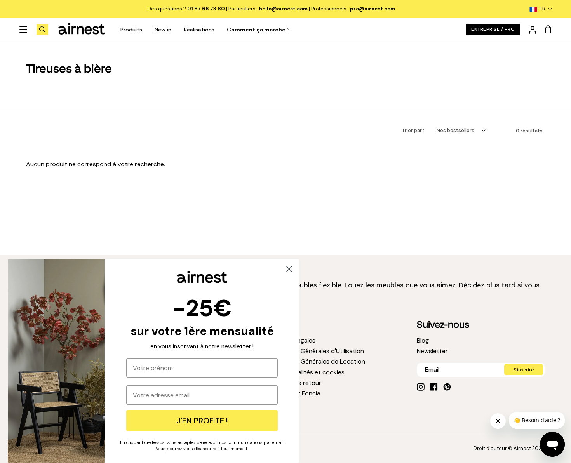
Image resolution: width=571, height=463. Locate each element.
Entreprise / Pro (493, 29)
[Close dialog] (289, 269)
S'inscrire (524, 370)
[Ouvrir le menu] (23, 29)
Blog (423, 340)
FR (542, 8)
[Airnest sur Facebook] (434, 387)
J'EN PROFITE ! (202, 421)
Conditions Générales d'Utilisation (316, 351)
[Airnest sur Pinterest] (447, 387)
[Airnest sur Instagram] (421, 387)
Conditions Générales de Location (316, 361)
